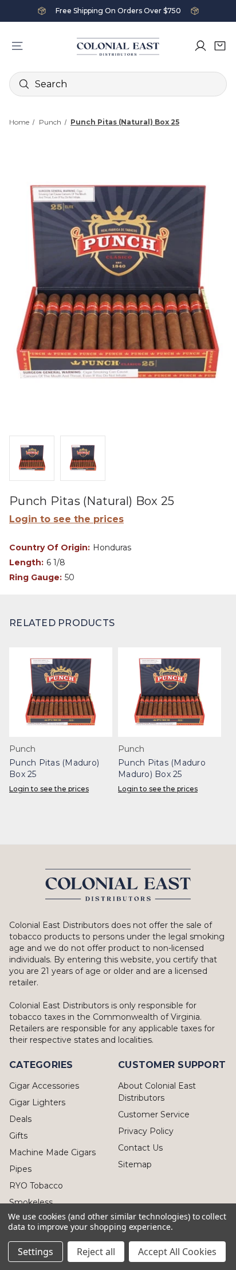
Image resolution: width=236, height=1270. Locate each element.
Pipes (20, 1169)
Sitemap (135, 1164)
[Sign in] (200, 46)
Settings (35, 1251)
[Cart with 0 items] (220, 46)
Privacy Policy (146, 1131)
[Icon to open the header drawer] (17, 46)
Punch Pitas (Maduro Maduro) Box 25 (162, 768)
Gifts (18, 1136)
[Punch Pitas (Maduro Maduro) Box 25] (169, 692)
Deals (20, 1119)
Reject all (96, 1251)
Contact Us (140, 1148)
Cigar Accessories (44, 1086)
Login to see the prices (66, 519)
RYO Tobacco (36, 1185)
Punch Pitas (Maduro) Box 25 (54, 768)
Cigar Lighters (37, 1102)
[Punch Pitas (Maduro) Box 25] (61, 692)
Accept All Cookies (177, 1251)
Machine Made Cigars (52, 1152)
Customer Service (154, 1114)
